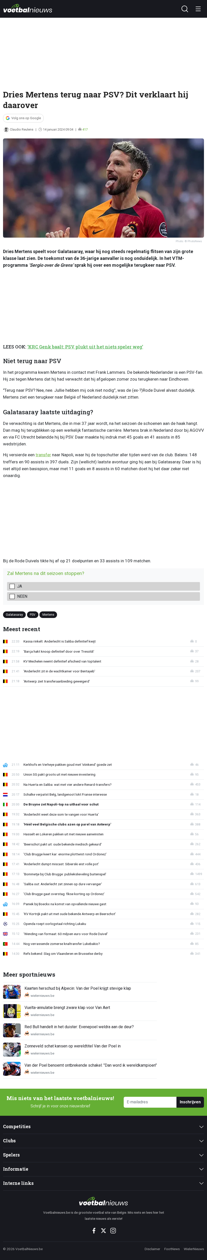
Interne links (18, 1183)
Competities (17, 1126)
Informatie (15, 1169)
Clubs (9, 1141)
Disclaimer (152, 1249)
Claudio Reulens (21, 129)
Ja (19, 586)
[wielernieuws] (104, 1201)
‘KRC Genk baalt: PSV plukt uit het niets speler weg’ (85, 347)
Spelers (11, 1155)
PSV (32, 614)
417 (85, 129)
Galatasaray (14, 614)
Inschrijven (190, 1102)
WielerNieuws (194, 1249)
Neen (22, 596)
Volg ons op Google (26, 118)
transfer (43, 454)
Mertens (48, 614)
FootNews (172, 1249)
